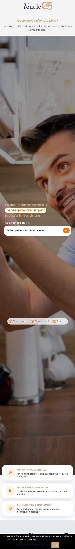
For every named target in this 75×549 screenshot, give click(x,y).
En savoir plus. (45, 539)
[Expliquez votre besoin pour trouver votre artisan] (66, 230)
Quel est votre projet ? (17, 222)
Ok (55, 545)
